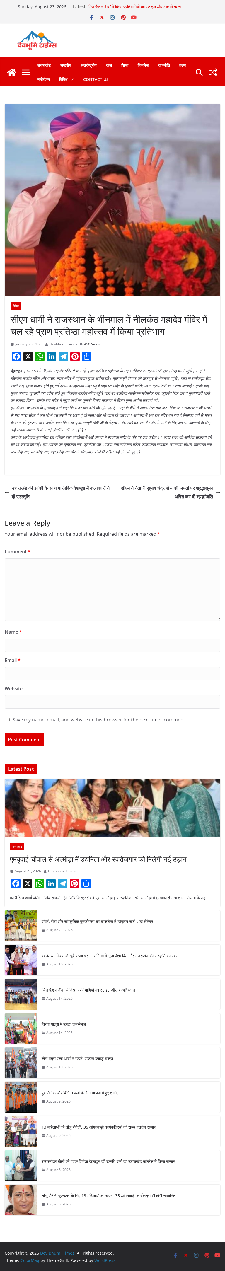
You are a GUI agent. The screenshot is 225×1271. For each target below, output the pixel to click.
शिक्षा (124, 65)
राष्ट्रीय (65, 65)
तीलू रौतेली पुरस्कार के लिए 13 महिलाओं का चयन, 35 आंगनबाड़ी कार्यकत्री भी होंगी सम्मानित (108, 1195)
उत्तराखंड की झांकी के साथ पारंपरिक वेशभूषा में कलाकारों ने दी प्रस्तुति (61, 492)
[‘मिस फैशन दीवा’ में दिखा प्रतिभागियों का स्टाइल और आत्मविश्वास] (21, 994)
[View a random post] (213, 72)
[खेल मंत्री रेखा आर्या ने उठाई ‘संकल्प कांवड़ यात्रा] (21, 1062)
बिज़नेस (143, 65)
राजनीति (164, 65)
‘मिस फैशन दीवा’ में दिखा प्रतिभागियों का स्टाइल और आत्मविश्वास (134, 6)
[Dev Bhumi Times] (12, 72)
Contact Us (96, 79)
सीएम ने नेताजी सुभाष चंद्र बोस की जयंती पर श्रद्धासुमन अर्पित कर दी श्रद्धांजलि (167, 492)
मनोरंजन (44, 79)
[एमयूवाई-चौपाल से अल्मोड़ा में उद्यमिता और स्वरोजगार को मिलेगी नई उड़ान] (112, 808)
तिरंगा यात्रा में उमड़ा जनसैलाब (64, 1024)
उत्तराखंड (44, 65)
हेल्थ (182, 65)
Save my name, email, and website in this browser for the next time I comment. (99, 719)
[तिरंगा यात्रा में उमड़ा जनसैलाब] (21, 1028)
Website (14, 688)
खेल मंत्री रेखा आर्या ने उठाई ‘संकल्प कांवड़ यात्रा (77, 1058)
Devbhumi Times (63, 344)
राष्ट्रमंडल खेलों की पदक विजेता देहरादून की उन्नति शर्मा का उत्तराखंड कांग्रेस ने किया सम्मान (108, 1161)
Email (13, 660)
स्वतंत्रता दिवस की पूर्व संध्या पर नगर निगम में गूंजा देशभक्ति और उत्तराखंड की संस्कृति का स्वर (110, 955)
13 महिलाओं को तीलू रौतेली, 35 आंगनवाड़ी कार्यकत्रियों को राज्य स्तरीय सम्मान (99, 1127)
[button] (70, 79)
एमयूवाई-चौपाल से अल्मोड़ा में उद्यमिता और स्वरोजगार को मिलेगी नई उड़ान (98, 859)
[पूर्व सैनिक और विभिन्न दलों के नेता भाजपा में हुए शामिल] (21, 1097)
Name (13, 632)
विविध (63, 79)
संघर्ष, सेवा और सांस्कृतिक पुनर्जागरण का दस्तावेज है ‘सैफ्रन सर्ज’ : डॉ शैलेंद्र (97, 921)
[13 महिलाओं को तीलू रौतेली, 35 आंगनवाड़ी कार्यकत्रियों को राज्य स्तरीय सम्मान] (21, 1131)
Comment (17, 551)
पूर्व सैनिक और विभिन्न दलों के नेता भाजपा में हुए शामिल (80, 1093)
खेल (109, 65)
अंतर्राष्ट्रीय (89, 65)
